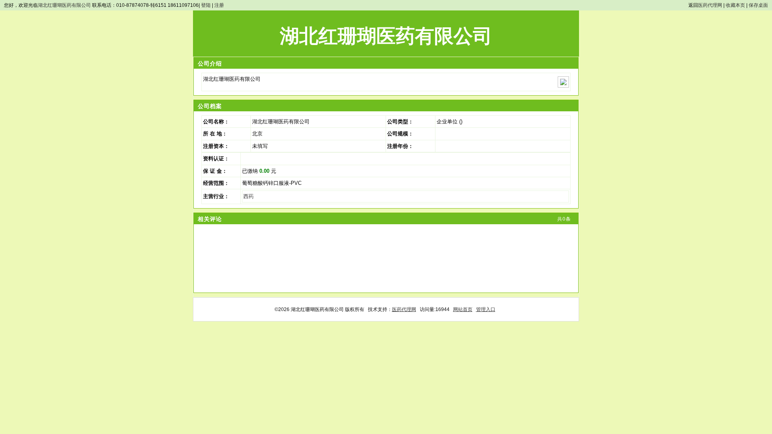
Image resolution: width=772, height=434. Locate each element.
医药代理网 (710, 5)
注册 (219, 5)
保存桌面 (758, 5)
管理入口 (485, 309)
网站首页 (462, 309)
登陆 (206, 5)
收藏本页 (735, 5)
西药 (248, 196)
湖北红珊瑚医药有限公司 (64, 5)
